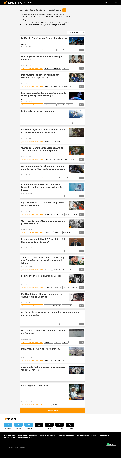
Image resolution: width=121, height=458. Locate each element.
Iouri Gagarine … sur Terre (34, 385)
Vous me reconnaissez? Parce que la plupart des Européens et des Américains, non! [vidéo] (44, 260)
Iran (66, 214)
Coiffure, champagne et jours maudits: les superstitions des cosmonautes (50, 313)
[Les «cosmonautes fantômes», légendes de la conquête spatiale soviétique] (76, 96)
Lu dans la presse (49, 50)
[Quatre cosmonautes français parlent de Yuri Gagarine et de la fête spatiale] (76, 150)
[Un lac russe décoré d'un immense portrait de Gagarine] (76, 333)
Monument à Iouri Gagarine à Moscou (40, 348)
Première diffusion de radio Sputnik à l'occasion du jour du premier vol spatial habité (42, 187)
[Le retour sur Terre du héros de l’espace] (76, 278)
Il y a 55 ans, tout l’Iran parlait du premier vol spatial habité (42, 204)
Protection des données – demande (86, 435)
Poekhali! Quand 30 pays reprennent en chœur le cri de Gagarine (41, 295)
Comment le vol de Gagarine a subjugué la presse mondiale (43, 222)
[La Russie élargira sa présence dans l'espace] (76, 41)
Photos (56, 232)
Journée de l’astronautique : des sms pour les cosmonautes (43, 368)
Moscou (73, 287)
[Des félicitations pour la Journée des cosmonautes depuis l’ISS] (76, 77)
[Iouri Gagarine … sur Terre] (76, 392)
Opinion (60, 50)
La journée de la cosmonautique (37, 111)
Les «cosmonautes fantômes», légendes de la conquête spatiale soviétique (43, 94)
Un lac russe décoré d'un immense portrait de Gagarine (43, 332)
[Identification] (106, 2)
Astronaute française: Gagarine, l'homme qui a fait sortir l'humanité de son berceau (43, 167)
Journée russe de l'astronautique (63, 123)
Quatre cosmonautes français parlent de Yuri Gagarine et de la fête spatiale (42, 149)
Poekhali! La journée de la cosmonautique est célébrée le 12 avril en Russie (43, 131)
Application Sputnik (9, 437)
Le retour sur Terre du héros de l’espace (42, 275)
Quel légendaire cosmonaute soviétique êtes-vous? (41, 58)
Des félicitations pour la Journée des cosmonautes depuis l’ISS (40, 76)
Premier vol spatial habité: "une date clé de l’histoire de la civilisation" (43, 240)
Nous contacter (33, 435)
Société (46, 68)
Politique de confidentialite (47, 435)
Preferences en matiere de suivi (26, 437)
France (72, 177)
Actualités (69, 50)
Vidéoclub (47, 86)
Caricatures (47, 123)
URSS (64, 68)
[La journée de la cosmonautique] (76, 114)
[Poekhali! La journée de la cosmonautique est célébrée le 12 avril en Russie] (76, 132)
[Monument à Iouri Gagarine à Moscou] (76, 351)
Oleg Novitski (65, 86)
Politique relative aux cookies (65, 435)
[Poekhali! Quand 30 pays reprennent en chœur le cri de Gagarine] (76, 297)
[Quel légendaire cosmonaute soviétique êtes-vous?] (76, 59)
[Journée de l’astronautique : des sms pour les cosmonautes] (76, 370)
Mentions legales (22, 435)
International (57, 196)
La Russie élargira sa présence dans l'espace (44, 38)
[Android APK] (111, 444)
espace (64, 324)
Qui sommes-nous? (9, 435)
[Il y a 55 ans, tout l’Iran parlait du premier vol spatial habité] (76, 205)
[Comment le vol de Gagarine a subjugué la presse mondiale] (76, 223)
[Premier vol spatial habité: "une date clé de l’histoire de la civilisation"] (76, 242)
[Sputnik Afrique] (13, 5)
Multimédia (47, 232)
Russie (55, 86)
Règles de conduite (103, 435)
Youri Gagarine (57, 141)
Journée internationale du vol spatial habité (40, 10)
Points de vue (56, 159)
